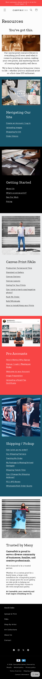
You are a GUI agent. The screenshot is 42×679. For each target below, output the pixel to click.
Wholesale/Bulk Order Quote (19, 486)
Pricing (9, 201)
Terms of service (15, 671)
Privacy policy (31, 667)
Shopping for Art (13, 132)
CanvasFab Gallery (19, 664)
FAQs (6, 619)
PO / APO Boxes (13, 481)
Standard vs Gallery (15, 272)
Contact (7, 640)
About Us (10, 188)
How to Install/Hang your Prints (20, 305)
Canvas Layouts (13, 281)
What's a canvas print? (16, 193)
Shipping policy (29, 671)
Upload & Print (10, 614)
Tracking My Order (14, 458)
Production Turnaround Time (19, 268)
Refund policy (18, 667)
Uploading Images (14, 127)
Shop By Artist (10, 624)
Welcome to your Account (18, 371)
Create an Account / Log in (18, 123)
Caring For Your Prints (16, 285)
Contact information (22, 674)
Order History (12, 136)
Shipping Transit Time (16, 470)
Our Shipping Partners (16, 454)
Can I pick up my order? (17, 450)
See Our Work (12, 197)
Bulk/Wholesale (13, 301)
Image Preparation (14, 376)
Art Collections (10, 630)
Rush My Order (13, 297)
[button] (4, 9)
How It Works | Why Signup (18, 360)
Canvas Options (13, 276)
